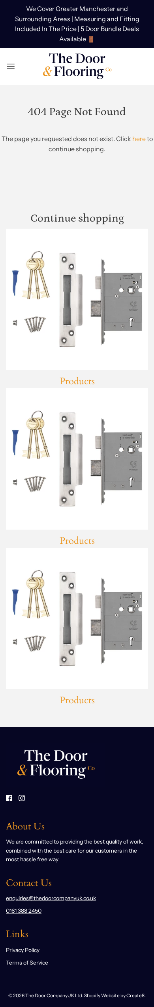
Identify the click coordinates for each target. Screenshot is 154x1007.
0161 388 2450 (23, 910)
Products (77, 381)
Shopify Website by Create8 (114, 995)
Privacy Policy (22, 950)
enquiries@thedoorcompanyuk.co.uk (51, 898)
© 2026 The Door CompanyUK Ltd (45, 995)
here (139, 139)
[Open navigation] (10, 66)
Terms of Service (27, 962)
